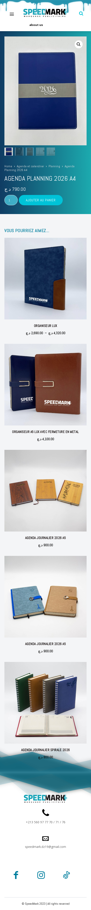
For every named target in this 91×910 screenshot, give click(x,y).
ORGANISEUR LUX (45, 326)
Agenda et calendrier (30, 166)
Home (8, 166)
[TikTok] (66, 876)
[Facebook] (15, 876)
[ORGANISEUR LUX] (45, 278)
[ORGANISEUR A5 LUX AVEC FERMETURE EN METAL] (45, 384)
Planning (54, 166)
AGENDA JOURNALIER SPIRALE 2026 (45, 750)
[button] (81, 13)
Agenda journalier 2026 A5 (45, 538)
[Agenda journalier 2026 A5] (45, 491)
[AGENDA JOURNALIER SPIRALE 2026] (45, 703)
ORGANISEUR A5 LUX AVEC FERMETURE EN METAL (45, 432)
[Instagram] (41, 876)
